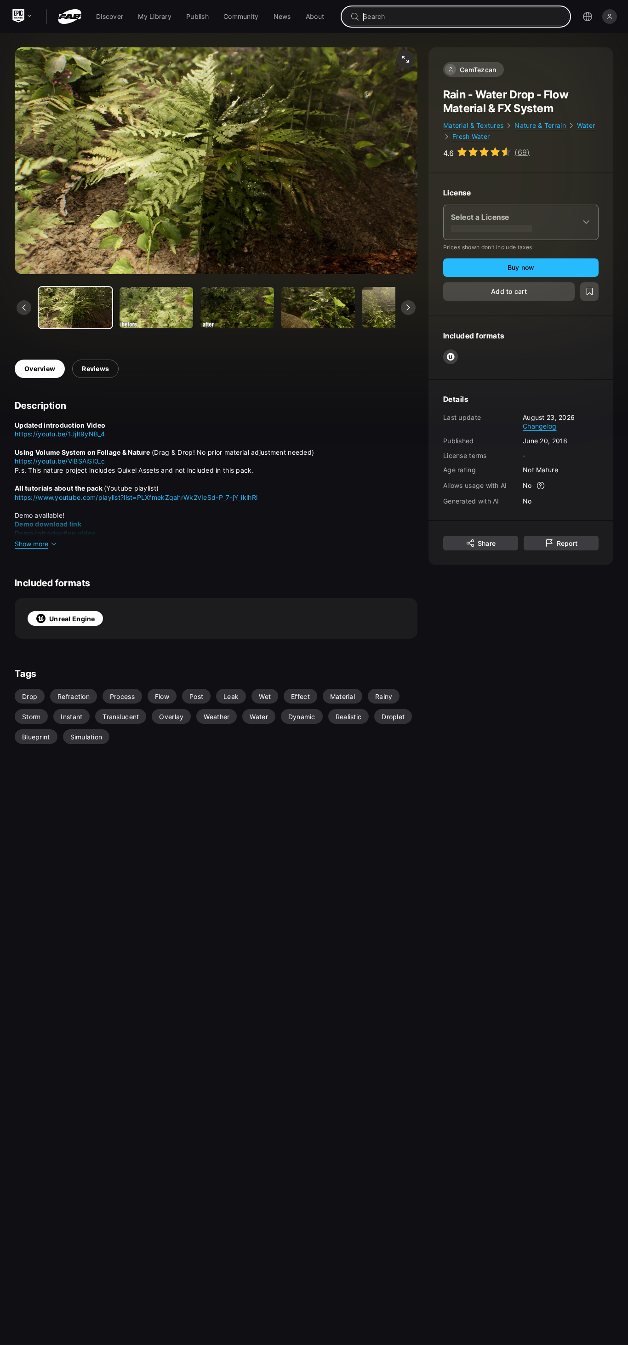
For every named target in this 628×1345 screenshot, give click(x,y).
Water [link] (586, 125)
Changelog (540, 426)
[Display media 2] (237, 307)
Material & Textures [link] (473, 125)
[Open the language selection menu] (587, 16)
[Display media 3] (318, 307)
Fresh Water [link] (471, 136)
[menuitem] (110, 16)
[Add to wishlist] (589, 291)
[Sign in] (609, 16)
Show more (31, 544)
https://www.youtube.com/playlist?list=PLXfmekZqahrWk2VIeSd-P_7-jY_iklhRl (136, 497)
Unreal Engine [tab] (72, 619)
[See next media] (408, 307)
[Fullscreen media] (405, 59)
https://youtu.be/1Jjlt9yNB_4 (60, 434)
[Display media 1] (156, 307)
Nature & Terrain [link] (539, 125)
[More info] (541, 485)
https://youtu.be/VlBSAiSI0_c (60, 461)
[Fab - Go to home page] (69, 16)
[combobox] (462, 16)
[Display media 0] (75, 307)
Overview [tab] (39, 368)
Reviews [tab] (95, 368)
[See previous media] (24, 307)
